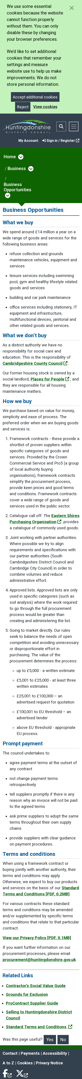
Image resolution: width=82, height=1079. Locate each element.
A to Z (8, 1063)
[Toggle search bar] (61, 126)
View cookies (45, 106)
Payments (30, 1053)
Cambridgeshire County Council (33, 363)
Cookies (25, 1063)
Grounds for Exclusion (27, 994)
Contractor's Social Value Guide (36, 985)
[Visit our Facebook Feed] (7, 1072)
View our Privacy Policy (37, 937)
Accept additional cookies (35, 97)
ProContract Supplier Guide (32, 1003)
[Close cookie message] (71, 8)
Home (10, 156)
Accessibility (55, 1053)
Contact (10, 1053)
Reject (22, 107)
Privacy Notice (49, 1063)
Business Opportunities (17, 187)
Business (17, 168)
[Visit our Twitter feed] (22, 1072)
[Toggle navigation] (74, 126)
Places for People (47, 379)
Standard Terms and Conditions (36, 1027)
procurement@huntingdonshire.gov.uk (39, 959)
